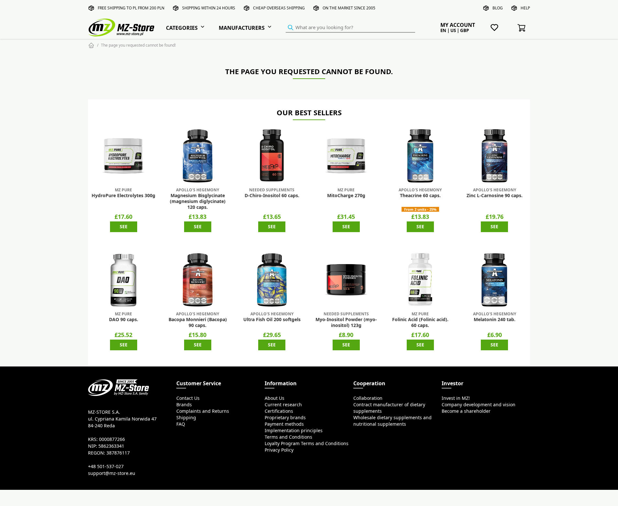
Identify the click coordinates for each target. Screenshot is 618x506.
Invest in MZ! (456, 398)
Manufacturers (242, 27)
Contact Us (188, 398)
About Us (274, 398)
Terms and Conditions (288, 437)
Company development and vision (478, 404)
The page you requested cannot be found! (138, 45)
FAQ (180, 424)
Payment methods (284, 424)
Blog (497, 8)
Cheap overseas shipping (279, 8)
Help (525, 8)
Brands (184, 404)
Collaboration (367, 398)
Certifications (279, 411)
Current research (283, 404)
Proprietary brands (285, 417)
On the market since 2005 (349, 8)
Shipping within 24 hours (208, 8)
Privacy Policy (279, 450)
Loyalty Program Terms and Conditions (306, 443)
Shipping (186, 417)
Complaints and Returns (202, 411)
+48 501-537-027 (106, 466)
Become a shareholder (466, 411)
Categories (182, 27)
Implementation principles (294, 430)
